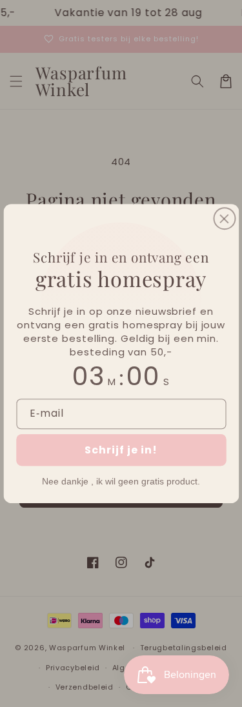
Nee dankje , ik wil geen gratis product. (121, 481)
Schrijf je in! (121, 450)
